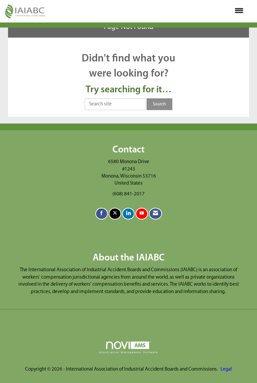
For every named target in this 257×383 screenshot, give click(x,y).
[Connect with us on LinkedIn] (128, 214)
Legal (226, 369)
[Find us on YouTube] (142, 214)
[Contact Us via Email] (155, 214)
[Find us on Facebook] (101, 214)
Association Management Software (128, 352)
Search (159, 104)
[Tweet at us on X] (115, 214)
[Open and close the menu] (148, 11)
